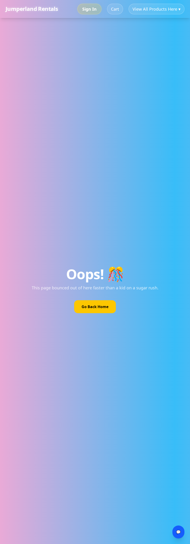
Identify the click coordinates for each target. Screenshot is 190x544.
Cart (115, 9)
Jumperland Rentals (32, 8)
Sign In (89, 9)
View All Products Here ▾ (156, 9)
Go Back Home (95, 306)
